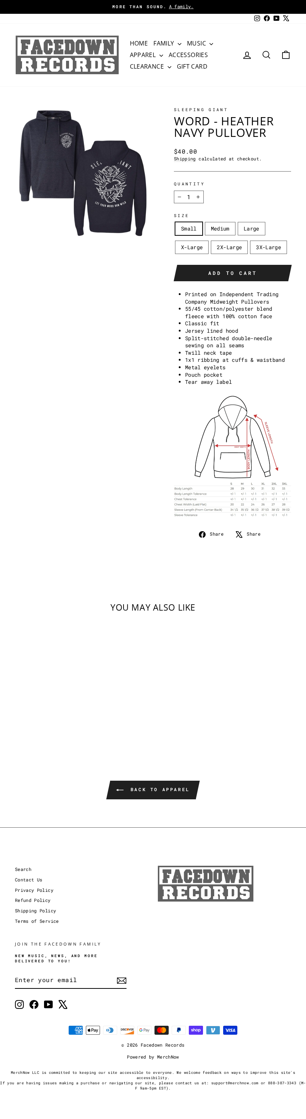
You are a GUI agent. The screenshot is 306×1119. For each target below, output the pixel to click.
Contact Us (29, 880)
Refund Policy (33, 900)
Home (139, 43)
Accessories (188, 55)
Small (189, 228)
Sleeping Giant (201, 109)
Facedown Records (163, 1045)
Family (164, 43)
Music (197, 43)
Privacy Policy (34, 890)
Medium (220, 228)
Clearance (148, 66)
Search (23, 869)
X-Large (192, 247)
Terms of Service (37, 921)
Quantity (189, 183)
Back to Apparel (158, 790)
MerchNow (168, 1057)
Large (251, 228)
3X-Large (268, 247)
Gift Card (192, 66)
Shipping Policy (35, 910)
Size (181, 215)
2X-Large (229, 247)
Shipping (185, 159)
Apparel (143, 55)
